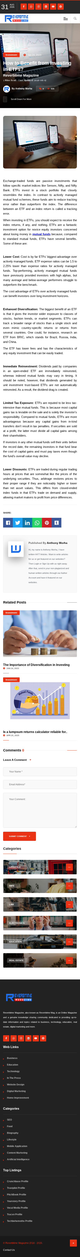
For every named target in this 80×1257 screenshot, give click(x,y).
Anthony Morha (57, 542)
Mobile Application (17, 1146)
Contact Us (9, 1250)
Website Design (15, 1084)
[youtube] (53, 6)
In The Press (14, 1078)
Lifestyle (12, 1139)
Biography (12, 1133)
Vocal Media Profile (17, 1207)
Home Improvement (18, 1097)
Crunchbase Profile (17, 1181)
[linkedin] (46, 6)
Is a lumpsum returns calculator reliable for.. (35, 732)
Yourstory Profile (16, 1201)
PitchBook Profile (16, 1194)
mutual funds (41, 234)
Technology (13, 1071)
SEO (9, 1119)
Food (9, 1126)
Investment (11, 55)
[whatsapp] (31, 6)
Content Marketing (17, 1152)
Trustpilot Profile (16, 1188)
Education (12, 1064)
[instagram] (38, 6)
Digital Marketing (16, 1091)
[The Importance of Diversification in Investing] (40, 633)
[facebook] (24, 6)
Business (12, 1058)
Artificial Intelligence (18, 1159)
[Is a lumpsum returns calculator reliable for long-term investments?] (40, 700)
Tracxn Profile (14, 1214)
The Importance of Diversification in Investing (36, 664)
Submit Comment (18, 836)
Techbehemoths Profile (19, 1221)
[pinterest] (60, 6)
